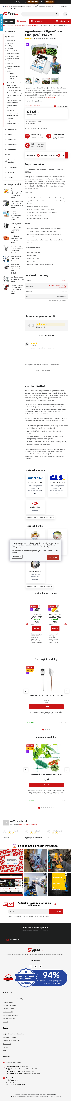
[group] (37, 624)
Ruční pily (10, 63)
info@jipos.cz (14, 940)
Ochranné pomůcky (11, 161)
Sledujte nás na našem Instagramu (38, 846)
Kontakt (5, 1022)
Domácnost (12, 139)
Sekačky (9, 46)
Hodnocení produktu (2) (49, 155)
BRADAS (32, 123)
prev (26, 691)
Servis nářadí (7, 1044)
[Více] (62, 21)
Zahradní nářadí (12, 51)
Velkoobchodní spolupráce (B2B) (13, 999)
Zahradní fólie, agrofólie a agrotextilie (15, 84)
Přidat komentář (43, 371)
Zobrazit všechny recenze (28, 824)
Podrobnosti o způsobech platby (38, 586)
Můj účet (5, 1047)
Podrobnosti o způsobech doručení (39, 517)
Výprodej (11, 172)
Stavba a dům (13, 129)
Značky (10, 178)
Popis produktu (31, 155)
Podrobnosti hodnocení (49, 38)
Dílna (10, 134)
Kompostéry (10, 110)
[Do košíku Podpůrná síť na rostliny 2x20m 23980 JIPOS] (46, 785)
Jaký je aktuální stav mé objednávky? (14, 1034)
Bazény (9, 71)
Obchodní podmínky (9, 1005)
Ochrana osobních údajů (10, 1015)
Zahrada (11, 37)
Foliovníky (10, 118)
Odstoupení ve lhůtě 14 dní (11, 1040)
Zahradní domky (12, 105)
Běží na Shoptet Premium (19, 1096)
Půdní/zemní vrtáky (13, 53)
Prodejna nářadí (8, 1002)
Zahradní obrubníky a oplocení (13, 67)
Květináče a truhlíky (13, 56)
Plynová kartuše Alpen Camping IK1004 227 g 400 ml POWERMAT (55, 616)
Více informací (51, 97)
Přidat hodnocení (46, 335)
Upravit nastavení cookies (49, 1094)
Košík (4, 1050)
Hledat (56, 14)
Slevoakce (11, 32)
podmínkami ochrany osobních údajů (37, 916)
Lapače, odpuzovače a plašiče (14, 97)
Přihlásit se (56, 911)
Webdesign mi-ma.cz (33, 1096)
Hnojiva (9, 121)
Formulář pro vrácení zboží (32, 1074)
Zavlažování (10, 48)
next (67, 691)
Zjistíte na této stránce (32, 1069)
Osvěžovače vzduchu (13, 88)
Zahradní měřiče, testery (14, 93)
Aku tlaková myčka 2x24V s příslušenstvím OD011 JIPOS (36, 616)
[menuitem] (9, 21)
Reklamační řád (8, 1012)
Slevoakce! (50, 2)
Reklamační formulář (9, 1037)
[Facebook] (30, 966)
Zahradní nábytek (12, 116)
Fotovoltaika (12, 167)
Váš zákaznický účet (9, 1018)
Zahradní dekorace (13, 123)
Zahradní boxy (11, 108)
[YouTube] (40, 966)
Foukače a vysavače (13, 113)
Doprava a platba (8, 1009)
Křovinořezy (10, 43)
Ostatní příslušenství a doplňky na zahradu (14, 101)
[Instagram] (35, 966)
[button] (37, 632)
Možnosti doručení (62, 106)
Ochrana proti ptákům (14, 90)
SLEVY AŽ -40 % (33, 2)
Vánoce (10, 155)
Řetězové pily (11, 40)
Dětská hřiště (12, 145)
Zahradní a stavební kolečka (13, 60)
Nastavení (17, 557)
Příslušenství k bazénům (13, 77)
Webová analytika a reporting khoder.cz (50, 1096)
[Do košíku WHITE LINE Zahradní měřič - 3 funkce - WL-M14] (46, 706)
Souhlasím (53, 557)
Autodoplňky (12, 150)
